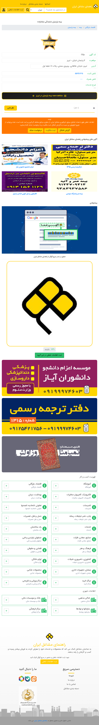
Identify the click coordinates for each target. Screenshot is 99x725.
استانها (47, 4)
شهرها (71, 675)
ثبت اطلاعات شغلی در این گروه (49, 355)
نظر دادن (10, 107)
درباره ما (23, 4)
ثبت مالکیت (50, 130)
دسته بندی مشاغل (35, 4)
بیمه (80, 27)
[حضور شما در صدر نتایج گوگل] (49, 231)
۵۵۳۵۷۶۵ (79, 73)
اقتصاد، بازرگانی (90, 27)
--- (81, 79)
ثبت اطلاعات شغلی (15, 9)
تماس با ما (71, 684)
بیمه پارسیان (72, 27)
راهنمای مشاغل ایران (82, 7)
